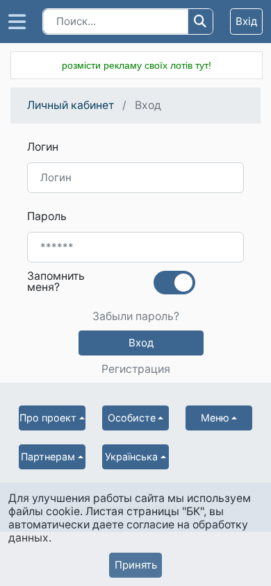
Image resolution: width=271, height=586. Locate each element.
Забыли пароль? (135, 316)
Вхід (246, 21)
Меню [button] (215, 418)
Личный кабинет (70, 105)
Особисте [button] (132, 418)
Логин (42, 146)
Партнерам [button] (48, 456)
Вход (141, 342)
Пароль (47, 216)
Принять (136, 564)
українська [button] (131, 456)
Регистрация (135, 369)
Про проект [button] (47, 418)
